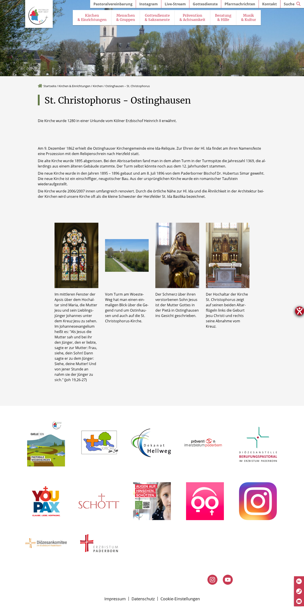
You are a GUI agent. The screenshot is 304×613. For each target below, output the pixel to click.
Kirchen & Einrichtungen (74, 86)
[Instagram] (212, 580)
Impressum (115, 598)
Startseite (49, 86)
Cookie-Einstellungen (180, 598)
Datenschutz (143, 598)
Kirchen (98, 86)
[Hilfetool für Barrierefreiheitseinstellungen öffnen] (299, 310)
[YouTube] (228, 580)
